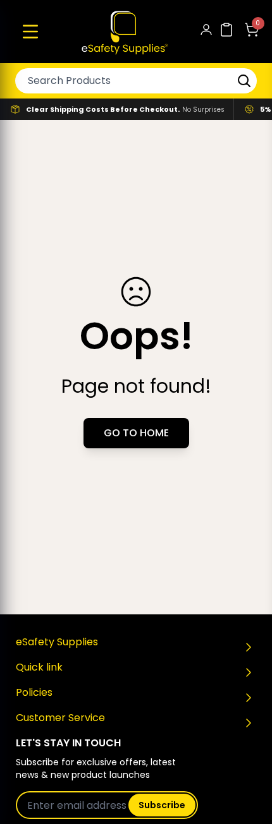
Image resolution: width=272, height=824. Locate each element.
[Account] (206, 32)
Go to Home (136, 433)
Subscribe (162, 805)
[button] (30, 31)
